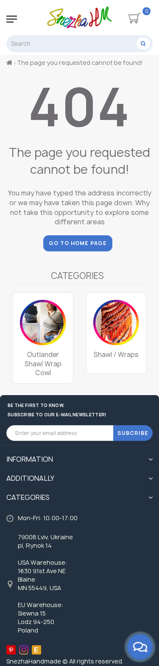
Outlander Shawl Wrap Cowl (43, 363)
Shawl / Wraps (116, 354)
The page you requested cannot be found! (80, 63)
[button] (134, 329)
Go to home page (78, 243)
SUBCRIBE (132, 433)
